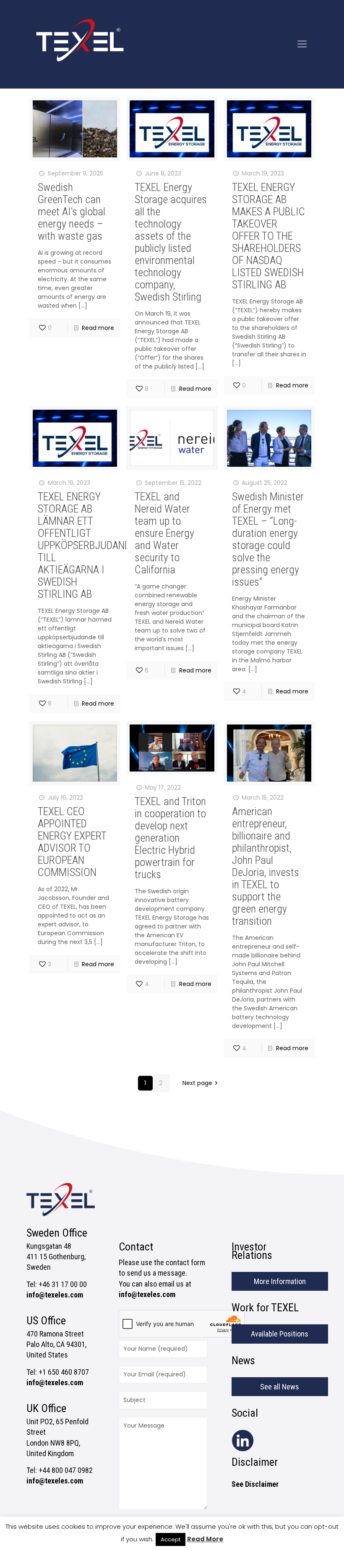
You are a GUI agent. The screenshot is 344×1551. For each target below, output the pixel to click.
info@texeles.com (54, 1294)
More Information (280, 1281)
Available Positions (279, 1333)
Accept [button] (170, 1539)
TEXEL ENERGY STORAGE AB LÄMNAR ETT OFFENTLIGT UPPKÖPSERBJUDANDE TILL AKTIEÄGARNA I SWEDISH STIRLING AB (87, 545)
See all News (279, 1386)
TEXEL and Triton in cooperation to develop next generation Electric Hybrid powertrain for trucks (170, 838)
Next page (197, 1083)
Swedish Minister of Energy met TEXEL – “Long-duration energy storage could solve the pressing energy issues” (268, 539)
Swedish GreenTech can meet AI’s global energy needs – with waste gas (71, 211)
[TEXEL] (79, 44)
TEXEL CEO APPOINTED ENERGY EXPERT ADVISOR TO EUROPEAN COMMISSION (72, 842)
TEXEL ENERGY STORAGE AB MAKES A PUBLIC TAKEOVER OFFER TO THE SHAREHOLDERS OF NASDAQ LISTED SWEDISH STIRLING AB (268, 236)
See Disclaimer (255, 1484)
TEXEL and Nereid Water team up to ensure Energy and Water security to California (164, 533)
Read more (98, 328)
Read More (205, 1539)
